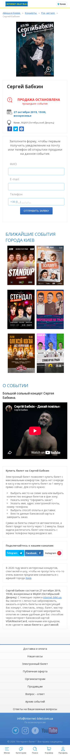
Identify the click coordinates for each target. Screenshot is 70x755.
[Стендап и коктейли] (20, 309)
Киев (28, 578)
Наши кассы (35, 656)
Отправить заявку (36, 210)
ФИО (13, 164)
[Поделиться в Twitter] (15, 129)
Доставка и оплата (35, 648)
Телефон (16, 194)
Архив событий (35, 701)
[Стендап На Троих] (50, 353)
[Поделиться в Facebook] (9, 129)
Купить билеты (21, 280)
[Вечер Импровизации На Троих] (50, 309)
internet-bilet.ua (52, 597)
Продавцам (35, 686)
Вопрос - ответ (35, 694)
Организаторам (35, 679)
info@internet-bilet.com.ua (35, 718)
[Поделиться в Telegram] (21, 129)
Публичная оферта (35, 671)
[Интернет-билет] (17, 3)
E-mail (14, 179)
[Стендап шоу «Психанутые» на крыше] (50, 265)
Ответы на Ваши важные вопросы (35, 709)
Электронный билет (35, 663)
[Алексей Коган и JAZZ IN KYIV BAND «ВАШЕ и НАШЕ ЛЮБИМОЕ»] (21, 353)
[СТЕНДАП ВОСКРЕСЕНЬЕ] (20, 265)
